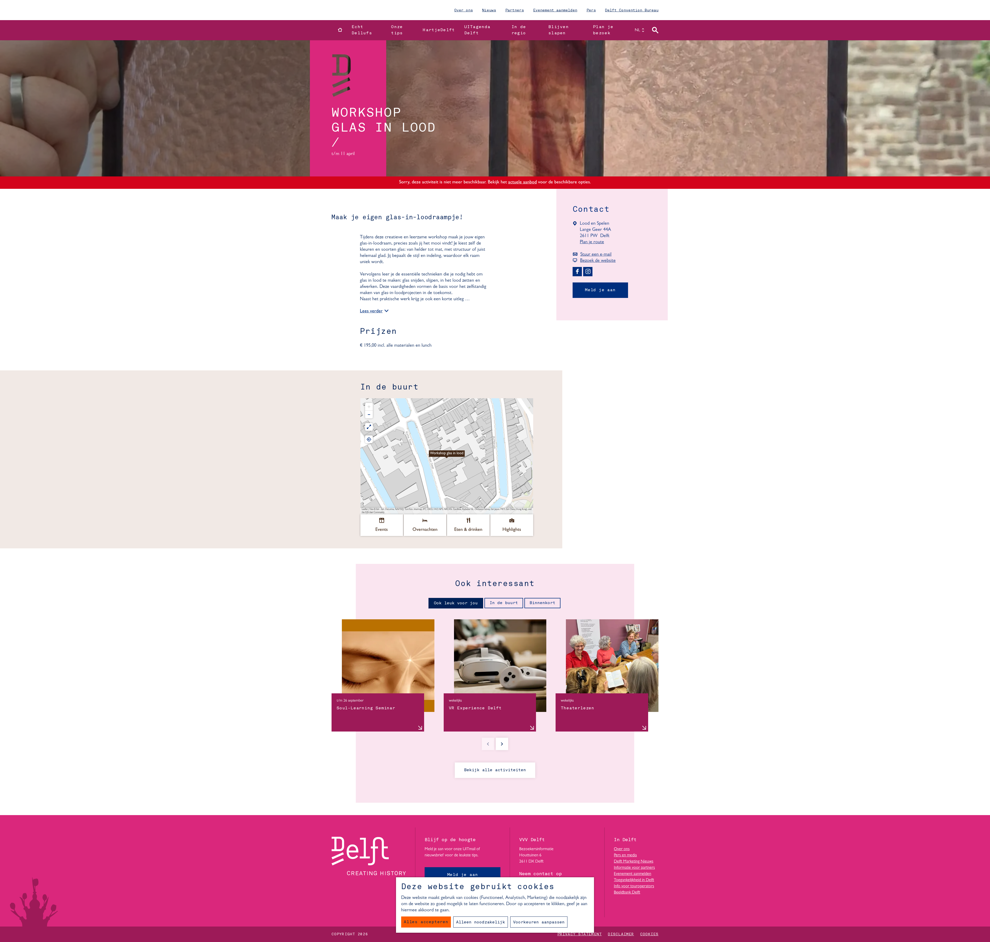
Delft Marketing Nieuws (633, 861)
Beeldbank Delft (627, 892)
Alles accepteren (426, 922)
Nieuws (489, 10)
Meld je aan (600, 290)
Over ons (463, 10)
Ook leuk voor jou (456, 603)
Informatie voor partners (634, 868)
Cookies (649, 934)
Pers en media (625, 855)
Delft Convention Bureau (631, 10)
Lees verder (371, 311)
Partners (514, 10)
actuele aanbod (522, 182)
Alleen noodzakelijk (480, 922)
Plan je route (594, 242)
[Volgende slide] (502, 744)
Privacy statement (579, 934)
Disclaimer (621, 934)
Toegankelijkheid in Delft (634, 880)
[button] (447, 456)
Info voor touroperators (634, 886)
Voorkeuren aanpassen (539, 922)
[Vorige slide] (488, 744)
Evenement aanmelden (555, 10)
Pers (591, 10)
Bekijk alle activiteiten (495, 770)
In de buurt (504, 603)
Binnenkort (542, 603)
